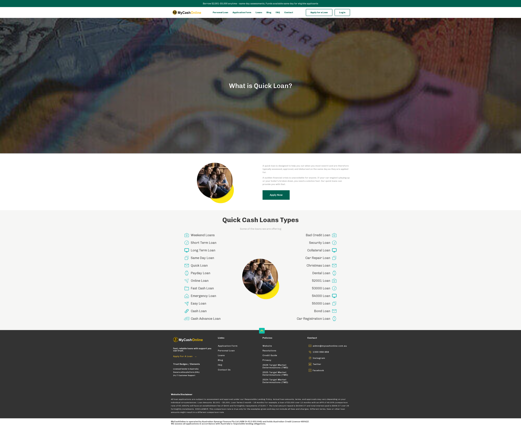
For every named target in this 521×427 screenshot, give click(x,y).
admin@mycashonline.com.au (330, 346)
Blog (268, 12)
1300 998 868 (321, 352)
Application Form (242, 12)
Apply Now (276, 194)
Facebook (318, 370)
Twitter (317, 364)
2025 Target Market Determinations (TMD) (275, 373)
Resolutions (269, 350)
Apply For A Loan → (185, 356)
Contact (288, 12)
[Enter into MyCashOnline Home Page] (186, 12)
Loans (259, 12)
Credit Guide (270, 355)
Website (267, 346)
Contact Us (224, 369)
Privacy (267, 360)
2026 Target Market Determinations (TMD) (275, 366)
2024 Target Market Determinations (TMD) (275, 380)
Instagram (319, 358)
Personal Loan (220, 12)
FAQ (278, 12)
